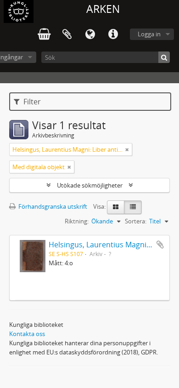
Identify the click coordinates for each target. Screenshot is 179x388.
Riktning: (77, 221)
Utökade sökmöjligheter (90, 185)
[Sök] (164, 57)
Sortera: (135, 221)
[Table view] (133, 207)
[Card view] (115, 207)
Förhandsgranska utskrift (52, 206)
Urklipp (67, 34)
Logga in (149, 34)
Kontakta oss (27, 334)
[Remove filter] (127, 149)
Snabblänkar (112, 34)
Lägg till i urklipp (160, 244)
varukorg (44, 34)
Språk (89, 34)
